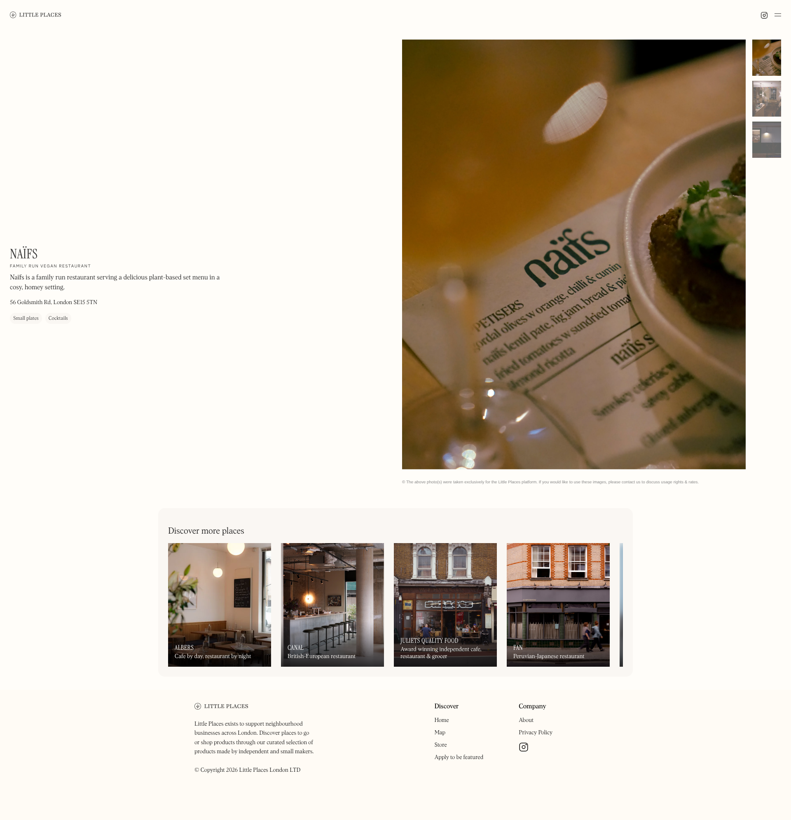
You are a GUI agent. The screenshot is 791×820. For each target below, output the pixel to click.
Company (532, 706)
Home (441, 720)
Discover (446, 706)
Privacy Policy (535, 733)
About (526, 720)
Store (440, 745)
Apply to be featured (458, 757)
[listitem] (574, 254)
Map (439, 733)
